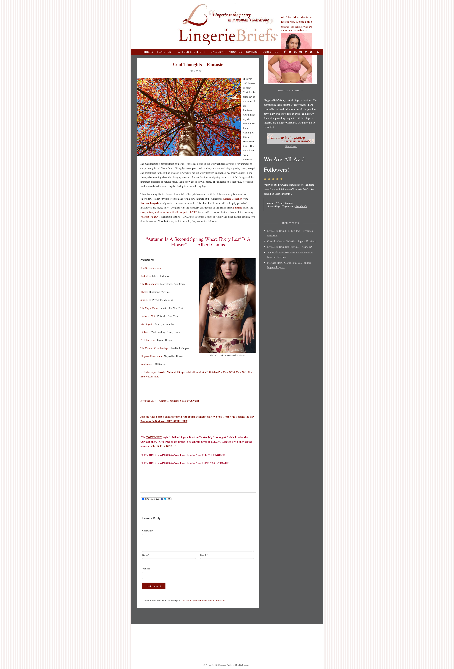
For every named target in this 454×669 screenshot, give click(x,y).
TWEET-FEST (154, 437)
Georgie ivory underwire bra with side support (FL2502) (169, 212)
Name (146, 554)
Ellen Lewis (291, 146)
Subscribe (270, 52)
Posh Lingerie (147, 340)
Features (164, 52)
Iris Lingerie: (147, 324)
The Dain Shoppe (149, 284)
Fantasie (237, 207)
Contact (252, 52)
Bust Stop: (145, 276)
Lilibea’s (144, 332)
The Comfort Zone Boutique (154, 348)
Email (204, 554)
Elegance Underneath (151, 356)
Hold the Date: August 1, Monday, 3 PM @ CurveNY (170, 400)
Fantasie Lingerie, (150, 203)
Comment (147, 530)
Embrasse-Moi (147, 316)
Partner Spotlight (191, 52)
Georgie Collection (232, 198)
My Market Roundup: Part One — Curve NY (290, 246)
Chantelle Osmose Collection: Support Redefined (291, 241)
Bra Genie (301, 206)
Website (146, 568)
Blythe (143, 292)
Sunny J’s (145, 299)
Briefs (148, 52)
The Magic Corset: (149, 308)
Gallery (217, 52)
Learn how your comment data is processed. (204, 600)
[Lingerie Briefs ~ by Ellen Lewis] (227, 24)
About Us (235, 52)
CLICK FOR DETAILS (163, 446)
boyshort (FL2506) (149, 216)
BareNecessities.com (150, 268)
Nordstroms (146, 364)
